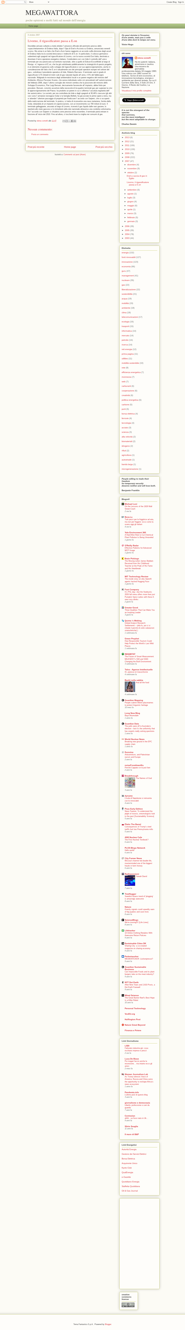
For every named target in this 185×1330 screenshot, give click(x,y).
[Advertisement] (133, 1242)
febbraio (131, 217)
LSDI (127, 1046)
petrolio (125, 340)
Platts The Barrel (133, 824)
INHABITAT (130, 654)
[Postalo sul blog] (66, 121)
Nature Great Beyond (135, 1025)
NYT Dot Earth (132, 982)
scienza (125, 432)
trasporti (125, 326)
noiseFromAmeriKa (134, 765)
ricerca (125, 344)
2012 (127, 141)
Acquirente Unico (129, 1163)
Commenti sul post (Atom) (75, 154)
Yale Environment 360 (135, 532)
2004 (127, 234)
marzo (130, 213)
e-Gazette (126, 1177)
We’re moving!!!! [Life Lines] (136, 922)
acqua (124, 298)
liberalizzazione (129, 289)
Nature (128, 907)
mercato (125, 335)
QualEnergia (127, 1172)
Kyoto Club (127, 1168)
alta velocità (127, 437)
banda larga (127, 464)
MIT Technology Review (136, 576)
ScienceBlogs (131, 920)
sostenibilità (127, 294)
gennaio (131, 221)
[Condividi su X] (69, 121)
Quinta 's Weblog (133, 620)
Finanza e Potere (133, 1030)
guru (124, 271)
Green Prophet (132, 638)
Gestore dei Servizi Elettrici (134, 1154)
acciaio (125, 427)
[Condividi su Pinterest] (74, 121)
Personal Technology (135, 1008)
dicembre (131, 164)
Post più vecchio (104, 147)
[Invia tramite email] (63, 121)
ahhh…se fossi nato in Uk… (136, 1118)
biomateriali (127, 441)
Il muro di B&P (132, 1134)
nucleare (126, 280)
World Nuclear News (135, 739)
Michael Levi (131, 504)
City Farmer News (133, 858)
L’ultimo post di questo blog (136, 1095)
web (123, 381)
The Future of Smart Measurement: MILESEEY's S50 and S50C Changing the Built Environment (139, 659)
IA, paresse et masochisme (136, 672)
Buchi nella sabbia (134, 680)
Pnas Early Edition (134, 809)
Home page (33, 26)
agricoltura (126, 455)
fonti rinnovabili (128, 257)
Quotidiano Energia (130, 1181)
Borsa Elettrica (128, 1158)
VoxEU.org (130, 1014)
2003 (127, 238)
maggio (131, 205)
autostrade (127, 460)
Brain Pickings (132, 558)
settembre (132, 190)
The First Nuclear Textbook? (136, 840)
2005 (127, 230)
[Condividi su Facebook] (72, 121)
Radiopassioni (132, 874)
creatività (126, 395)
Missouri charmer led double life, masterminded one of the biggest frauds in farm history (138, 863)
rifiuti (124, 450)
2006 (127, 226)
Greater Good (131, 607)
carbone (125, 404)
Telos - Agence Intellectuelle (139, 669)
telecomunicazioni (130, 317)
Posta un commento (39, 134)
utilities (125, 358)
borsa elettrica (128, 414)
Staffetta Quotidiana (131, 1186)
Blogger (108, 1324)
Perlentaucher (131, 956)
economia (126, 266)
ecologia (125, 321)
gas (123, 285)
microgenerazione (130, 469)
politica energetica (130, 400)
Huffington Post (132, 1019)
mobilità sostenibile (130, 363)
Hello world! (129, 850)
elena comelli (144, 58)
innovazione (127, 262)
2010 (127, 149)
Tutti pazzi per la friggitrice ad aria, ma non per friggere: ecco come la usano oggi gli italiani (139, 522)
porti (124, 409)
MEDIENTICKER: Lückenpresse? (139, 959)
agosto (130, 194)
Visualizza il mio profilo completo (136, 90)
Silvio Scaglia (131, 1126)
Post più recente (36, 147)
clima (124, 312)
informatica (127, 331)
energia (125, 252)
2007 (127, 161)
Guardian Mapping (134, 700)
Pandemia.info (132, 1092)
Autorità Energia (129, 1149)
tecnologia (126, 423)
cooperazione (128, 390)
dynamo (129, 796)
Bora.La (128, 517)
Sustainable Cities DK (135, 943)
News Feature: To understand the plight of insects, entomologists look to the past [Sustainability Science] (140, 813)
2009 (127, 153)
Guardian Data (132, 724)
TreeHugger (130, 894)
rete (123, 367)
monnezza (126, 377)
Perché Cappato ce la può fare (137, 768)
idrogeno (126, 446)
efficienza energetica (131, 372)
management (128, 275)
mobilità (125, 303)
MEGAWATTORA (51, 12)
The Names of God (144, 778)
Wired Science (132, 995)
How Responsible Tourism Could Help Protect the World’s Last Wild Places (139, 643)
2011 (127, 145)
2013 (127, 137)
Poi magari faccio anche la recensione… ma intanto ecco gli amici (138, 1063)
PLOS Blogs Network (135, 848)
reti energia (127, 349)
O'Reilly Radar (132, 545)
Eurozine (129, 752)
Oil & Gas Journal (130, 1191)
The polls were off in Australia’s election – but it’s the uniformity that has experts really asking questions (140, 728)
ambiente (126, 308)
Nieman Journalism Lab (136, 1074)
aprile (130, 209)
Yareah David (141, 876)
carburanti (126, 386)
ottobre (130, 172)
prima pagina (128, 354)
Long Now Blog (132, 713)
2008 (127, 157)
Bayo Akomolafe (131, 715)
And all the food (142, 682)
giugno (130, 201)
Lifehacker (130, 930)
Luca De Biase (132, 1059)
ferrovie (125, 418)
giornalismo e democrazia (137, 1103)
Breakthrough (131, 776)
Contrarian (130, 1116)
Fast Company (132, 589)
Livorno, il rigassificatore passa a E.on (138, 183)
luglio (130, 197)
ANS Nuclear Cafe (133, 837)
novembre (132, 168)
